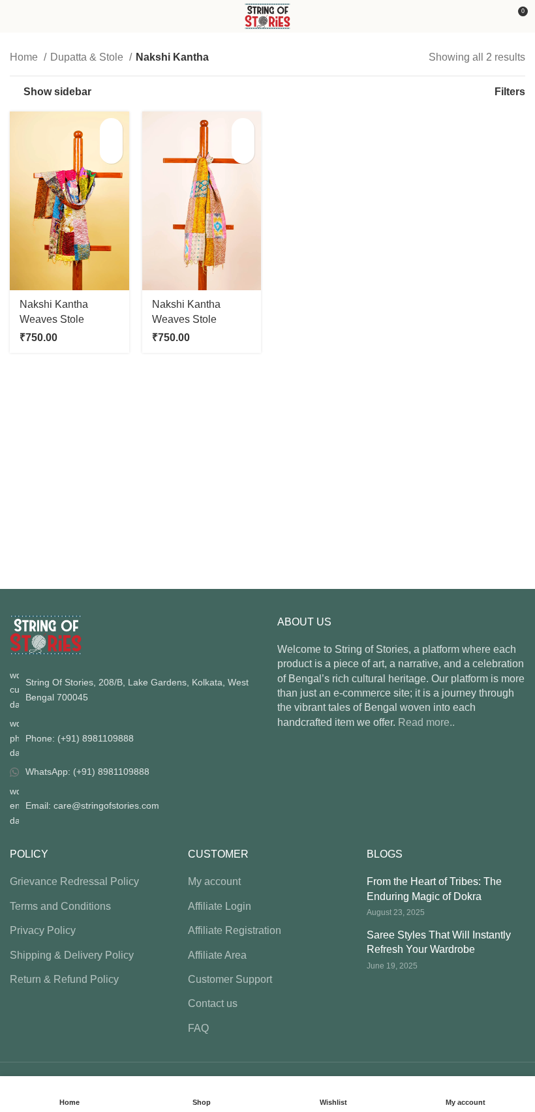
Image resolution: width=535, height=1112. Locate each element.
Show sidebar (57, 91)
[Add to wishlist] (111, 152)
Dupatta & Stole (88, 57)
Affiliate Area (217, 955)
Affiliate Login (219, 906)
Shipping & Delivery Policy (72, 955)
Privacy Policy (43, 930)
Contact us (212, 1003)
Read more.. (426, 722)
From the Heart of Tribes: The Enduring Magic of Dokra (434, 888)
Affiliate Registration (234, 930)
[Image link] (46, 634)
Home (25, 57)
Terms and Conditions (60, 906)
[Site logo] (268, 15)
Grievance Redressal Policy (74, 881)
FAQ (198, 1028)
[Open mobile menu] (15, 16)
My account (214, 881)
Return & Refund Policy (64, 979)
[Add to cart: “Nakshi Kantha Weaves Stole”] (111, 129)
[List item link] (134, 738)
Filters (510, 91)
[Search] (494, 16)
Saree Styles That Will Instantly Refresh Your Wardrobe (439, 942)
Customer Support (230, 979)
